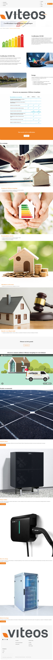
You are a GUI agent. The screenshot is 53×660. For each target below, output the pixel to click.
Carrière (42, 4)
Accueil (1, 28)
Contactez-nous (26, 345)
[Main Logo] (25, 637)
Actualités (42, 1)
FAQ (3, 652)
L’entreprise (30, 644)
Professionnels (4, 2)
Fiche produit (26, 135)
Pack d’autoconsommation (19, 642)
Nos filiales (4, 5)
